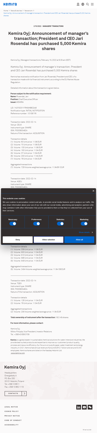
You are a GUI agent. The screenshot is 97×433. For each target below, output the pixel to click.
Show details (84, 232)
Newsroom (28, 11)
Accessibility (12, 425)
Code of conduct (13, 420)
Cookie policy (12, 411)
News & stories (16, 11)
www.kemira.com (18, 353)
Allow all (79, 240)
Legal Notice (11, 407)
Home (6, 11)
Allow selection (48, 240)
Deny (18, 240)
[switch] (36, 224)
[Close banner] (93, 191)
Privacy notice (12, 416)
